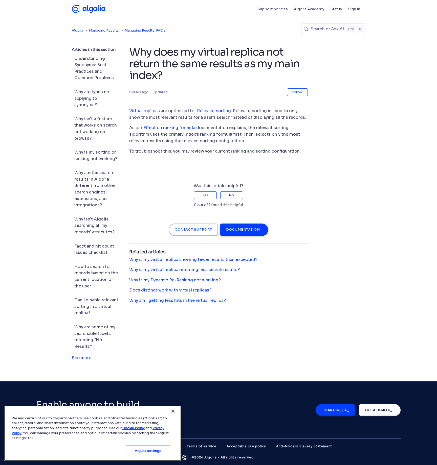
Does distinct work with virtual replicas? (170, 290)
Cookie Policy (133, 428)
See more (81, 357)
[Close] (173, 411)
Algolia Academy (309, 9)
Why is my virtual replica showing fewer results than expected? (193, 259)
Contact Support (193, 230)
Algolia (77, 30)
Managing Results (104, 30)
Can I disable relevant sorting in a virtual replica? (96, 306)
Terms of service (201, 446)
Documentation (243, 230)
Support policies (272, 9)
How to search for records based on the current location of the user (96, 276)
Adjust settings (148, 450)
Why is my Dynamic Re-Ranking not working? (175, 280)
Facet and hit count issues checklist (94, 249)
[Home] (88, 9)
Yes (205, 195)
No (231, 195)
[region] (92, 433)
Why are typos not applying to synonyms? (92, 98)
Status (336, 9)
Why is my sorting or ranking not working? (95, 155)
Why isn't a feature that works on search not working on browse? (95, 128)
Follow (297, 92)
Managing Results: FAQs (145, 30)
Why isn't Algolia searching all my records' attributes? (94, 225)
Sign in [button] (354, 9)
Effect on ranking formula (169, 127)
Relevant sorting (214, 110)
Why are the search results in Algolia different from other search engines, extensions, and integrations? (94, 189)
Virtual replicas (144, 110)
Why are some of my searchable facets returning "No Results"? (94, 336)
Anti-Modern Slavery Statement (304, 446)
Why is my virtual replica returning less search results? (184, 269)
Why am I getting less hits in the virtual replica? (177, 300)
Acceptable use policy (246, 446)
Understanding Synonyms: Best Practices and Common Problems (94, 68)
